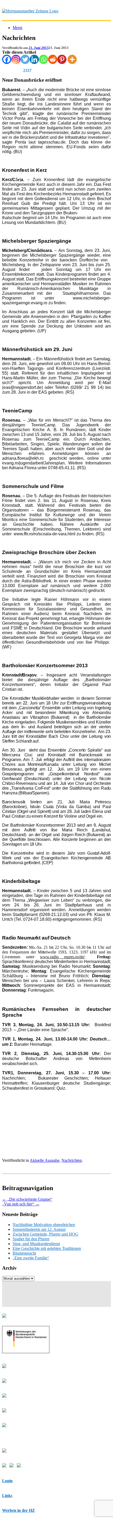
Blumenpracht (24, 1253)
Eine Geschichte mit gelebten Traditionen (47, 1248)
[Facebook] (6, 59)
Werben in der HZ (18, 1510)
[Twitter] (25, 59)
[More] (72, 59)
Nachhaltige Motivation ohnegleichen (44, 1224)
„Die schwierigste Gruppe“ (27, 1199)
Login (7, 1480)
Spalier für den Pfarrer (31, 1239)
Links (7, 1495)
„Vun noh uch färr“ (20, 1204)
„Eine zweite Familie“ (31, 1258)
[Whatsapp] (43, 59)
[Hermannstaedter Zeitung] (30, 11)
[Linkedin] (34, 59)
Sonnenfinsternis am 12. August (39, 1229)
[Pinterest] (61, 59)
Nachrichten (71, 1160)
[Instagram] (15, 59)
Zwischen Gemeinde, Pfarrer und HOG (45, 1234)
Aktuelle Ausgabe (44, 1160)
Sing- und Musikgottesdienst (36, 1243)
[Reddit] (52, 59)
